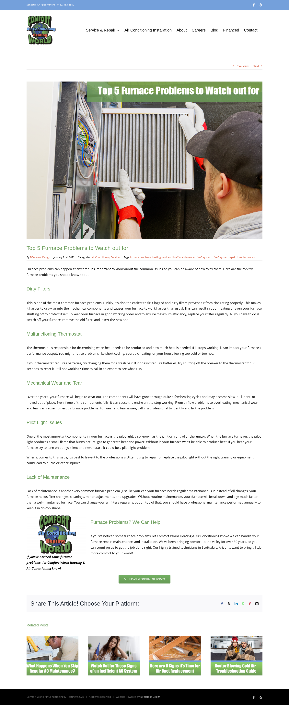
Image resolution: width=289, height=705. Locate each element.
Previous (242, 66)
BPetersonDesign (40, 257)
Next (255, 66)
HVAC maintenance (183, 257)
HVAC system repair (224, 257)
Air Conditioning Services (105, 257)
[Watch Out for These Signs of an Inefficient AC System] (114, 638)
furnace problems (140, 257)
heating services (161, 257)
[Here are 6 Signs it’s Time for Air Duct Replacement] (175, 638)
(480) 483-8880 (65, 4)
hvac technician (246, 257)
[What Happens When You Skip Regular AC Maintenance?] (52, 638)
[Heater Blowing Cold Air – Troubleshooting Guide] (236, 638)
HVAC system (203, 257)
